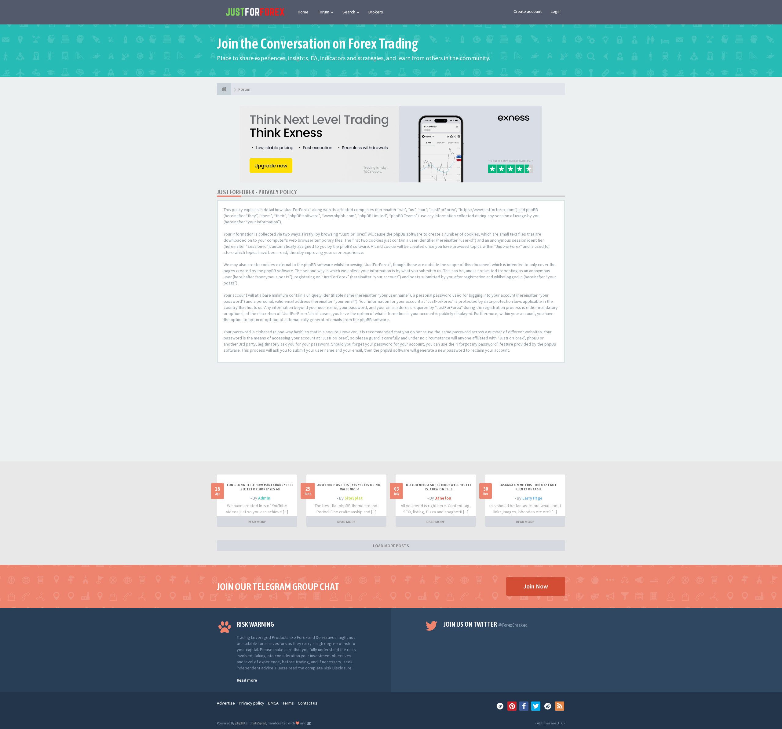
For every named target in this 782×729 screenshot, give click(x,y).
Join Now (535, 586)
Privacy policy (251, 703)
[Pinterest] (512, 706)
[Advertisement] (391, 415)
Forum (324, 12)
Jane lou (443, 498)
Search (349, 12)
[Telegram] (500, 706)
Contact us (307, 703)
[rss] (559, 706)
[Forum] (224, 89)
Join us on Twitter (486, 624)
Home (303, 12)
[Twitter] (535, 706)
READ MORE (257, 521)
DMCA (273, 703)
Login (556, 11)
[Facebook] (523, 706)
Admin (264, 498)
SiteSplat (354, 498)
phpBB (240, 723)
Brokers (375, 12)
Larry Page (532, 498)
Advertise (226, 703)
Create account (527, 11)
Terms (288, 703)
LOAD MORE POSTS (391, 545)
